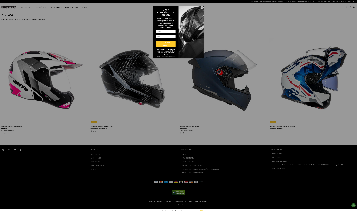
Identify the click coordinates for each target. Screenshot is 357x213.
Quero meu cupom (165, 44)
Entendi (201, 210)
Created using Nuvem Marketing (166, 56)
